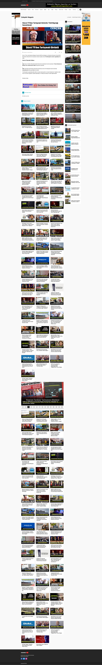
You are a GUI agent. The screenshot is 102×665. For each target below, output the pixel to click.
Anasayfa (69, 17)
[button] (23, 407)
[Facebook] (22, 659)
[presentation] (22, 394)
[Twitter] (24, 659)
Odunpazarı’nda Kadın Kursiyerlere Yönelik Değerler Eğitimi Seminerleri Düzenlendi (43, 1)
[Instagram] (26, 659)
